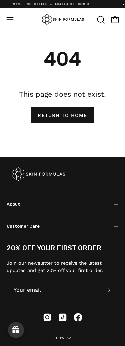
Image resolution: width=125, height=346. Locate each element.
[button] (100, 19)
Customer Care (23, 226)
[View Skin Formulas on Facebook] (78, 317)
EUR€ (59, 338)
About (13, 204)
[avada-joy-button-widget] (16, 330)
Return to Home (62, 115)
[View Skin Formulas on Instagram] (47, 317)
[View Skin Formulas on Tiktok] (63, 317)
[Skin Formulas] (63, 19)
